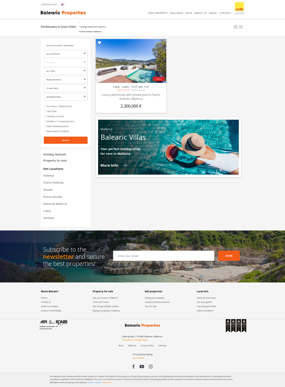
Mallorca (176, 13)
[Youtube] (141, 366)
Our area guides (204, 302)
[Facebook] (133, 366)
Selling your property (154, 297)
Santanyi (48, 218)
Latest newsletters (205, 310)
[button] (62, 4)
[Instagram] (151, 366)
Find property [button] (158, 13)
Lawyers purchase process (157, 302)
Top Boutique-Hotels (206, 306)
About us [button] (200, 13)
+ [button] (49, 4)
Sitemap (163, 345)
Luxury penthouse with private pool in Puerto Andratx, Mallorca (131, 97)
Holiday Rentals (54, 154)
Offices (44, 297)
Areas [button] (213, 13)
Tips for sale (151, 306)
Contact (225, 13)
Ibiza (189, 13)
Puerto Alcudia (52, 197)
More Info (109, 165)
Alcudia (48, 189)
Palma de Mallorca (55, 204)
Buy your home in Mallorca (105, 297)
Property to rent (55, 160)
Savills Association (49, 306)
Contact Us (46, 302)
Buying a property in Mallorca (106, 310)
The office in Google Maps (135, 339)
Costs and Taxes (101, 302)
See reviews (138, 357)
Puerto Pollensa (53, 182)
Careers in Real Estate (51, 310)
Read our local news (206, 297)
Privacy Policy (147, 345)
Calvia (47, 211)
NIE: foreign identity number (106, 306)
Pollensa (48, 175)
